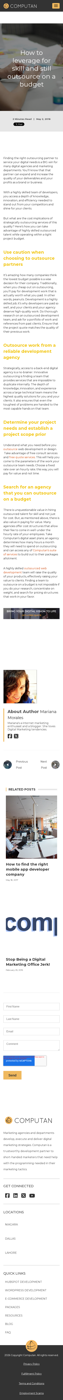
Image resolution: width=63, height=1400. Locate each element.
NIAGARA (11, 1224)
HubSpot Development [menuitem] (23, 1282)
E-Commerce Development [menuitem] (26, 1298)
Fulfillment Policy (31, 1373)
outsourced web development (25, 570)
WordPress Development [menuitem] (26, 1290)
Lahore (11, 1252)
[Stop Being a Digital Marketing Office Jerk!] (31, 952)
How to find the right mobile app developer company (27, 869)
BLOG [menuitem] (9, 1324)
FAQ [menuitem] (8, 1332)
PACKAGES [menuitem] (12, 1307)
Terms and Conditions (31, 1383)
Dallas (10, 1238)
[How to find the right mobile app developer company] (31, 857)
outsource (10, 449)
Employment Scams (31, 1393)
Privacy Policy (31, 1363)
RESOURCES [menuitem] (14, 1315)
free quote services (22, 457)
